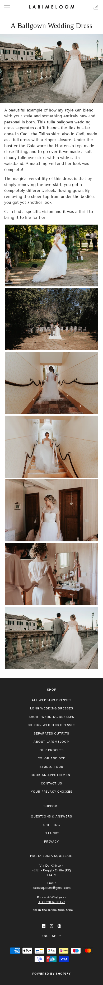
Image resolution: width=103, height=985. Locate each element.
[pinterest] (59, 926)
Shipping (51, 825)
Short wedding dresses (51, 717)
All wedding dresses (52, 700)
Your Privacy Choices (51, 791)
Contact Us (51, 783)
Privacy (51, 841)
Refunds (51, 833)
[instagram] (51, 926)
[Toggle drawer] (7, 7)
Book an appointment (51, 775)
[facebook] (44, 926)
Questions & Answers (51, 816)
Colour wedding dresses (52, 725)
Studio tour (51, 767)
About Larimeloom (52, 742)
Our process (52, 750)
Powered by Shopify (51, 973)
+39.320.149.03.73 (51, 902)
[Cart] (96, 7)
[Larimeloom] (51, 7)
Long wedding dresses (51, 708)
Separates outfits (51, 733)
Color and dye (51, 758)
